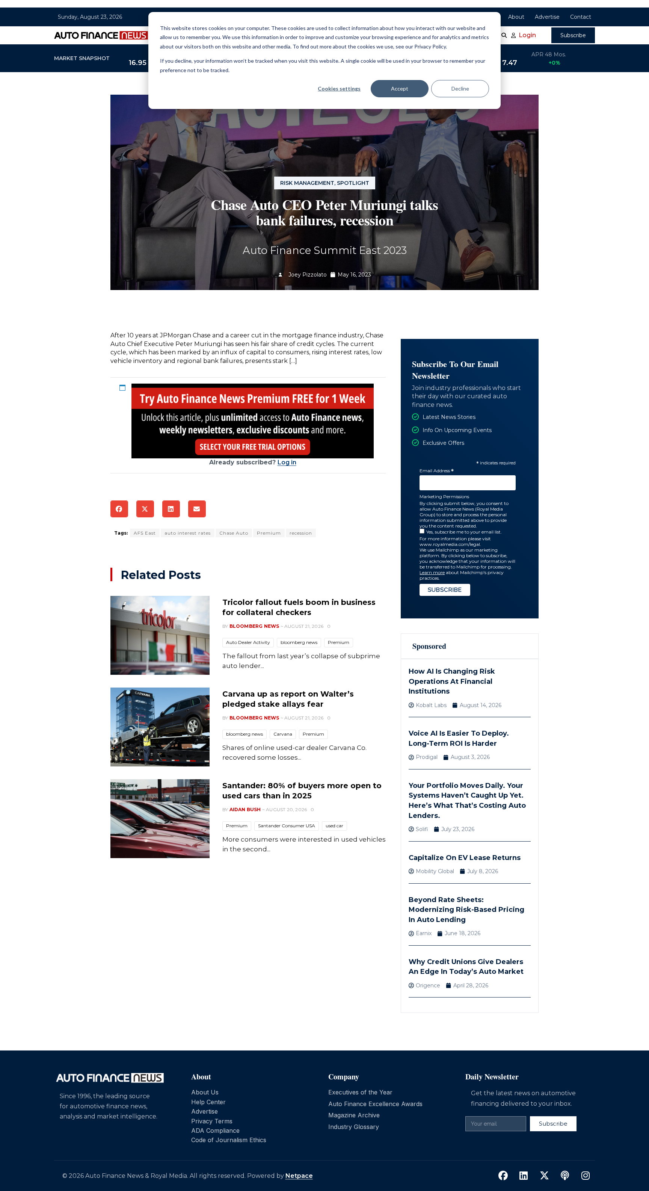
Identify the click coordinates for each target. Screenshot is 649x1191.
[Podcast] (564, 1176)
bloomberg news (299, 642)
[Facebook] (503, 1176)
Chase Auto (233, 533)
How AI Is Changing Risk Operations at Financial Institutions (452, 681)
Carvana (282, 734)
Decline (460, 88)
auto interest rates (188, 533)
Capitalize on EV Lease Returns (465, 858)
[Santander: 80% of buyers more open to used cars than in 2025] (160, 818)
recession (301, 533)
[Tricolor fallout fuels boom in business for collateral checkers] (160, 635)
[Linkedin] (523, 1176)
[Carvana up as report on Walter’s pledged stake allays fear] (160, 727)
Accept (399, 88)
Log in (287, 462)
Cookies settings (339, 88)
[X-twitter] (544, 1176)
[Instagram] (585, 1176)
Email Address (437, 471)
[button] (119, 508)
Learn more (432, 572)
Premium (269, 533)
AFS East (145, 533)
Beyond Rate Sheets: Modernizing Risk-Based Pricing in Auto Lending (466, 910)
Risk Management (307, 183)
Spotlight (353, 183)
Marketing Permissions (444, 496)
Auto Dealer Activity (248, 642)
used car (334, 825)
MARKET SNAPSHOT (82, 58)
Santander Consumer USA (286, 825)
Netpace (299, 1175)
